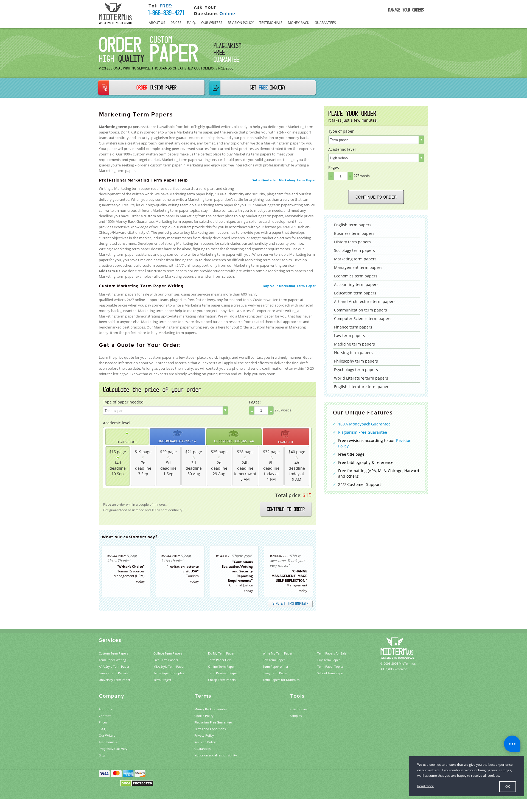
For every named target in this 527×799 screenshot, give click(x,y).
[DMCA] (136, 782)
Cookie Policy (204, 716)
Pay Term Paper (274, 660)
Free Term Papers (165, 660)
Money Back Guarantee (210, 709)
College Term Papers (167, 653)
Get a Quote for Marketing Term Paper (283, 180)
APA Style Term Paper (114, 666)
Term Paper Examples (168, 673)
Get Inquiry (267, 87)
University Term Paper (114, 680)
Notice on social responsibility (215, 755)
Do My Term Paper (221, 653)
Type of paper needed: (124, 402)
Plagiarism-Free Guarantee (213, 722)
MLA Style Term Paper (168, 666)
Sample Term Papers (113, 673)
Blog (102, 755)
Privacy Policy (204, 735)
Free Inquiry (298, 709)
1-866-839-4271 (166, 13)
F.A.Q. (191, 22)
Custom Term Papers (113, 653)
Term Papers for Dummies (281, 680)
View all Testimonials (290, 603)
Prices (176, 22)
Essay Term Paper (275, 673)
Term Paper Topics (330, 666)
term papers (352, 224)
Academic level (342, 149)
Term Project (162, 680)
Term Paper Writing (112, 660)
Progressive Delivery (113, 749)
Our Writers (211, 22)
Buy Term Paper (328, 660)
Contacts (105, 716)
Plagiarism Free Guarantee (362, 432)
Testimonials (270, 22)
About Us (157, 22)
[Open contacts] (512, 744)
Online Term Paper (221, 666)
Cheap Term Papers (222, 680)
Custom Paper (156, 87)
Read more (425, 786)
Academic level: (117, 422)
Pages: (255, 402)
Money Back (298, 22)
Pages (333, 167)
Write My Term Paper (277, 653)
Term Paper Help (220, 660)
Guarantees (325, 22)
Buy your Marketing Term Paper (289, 286)
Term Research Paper (223, 673)
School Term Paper (330, 673)
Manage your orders (406, 10)
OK (507, 787)
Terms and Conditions (210, 729)
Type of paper (341, 131)
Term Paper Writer (275, 666)
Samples (296, 716)
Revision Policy (241, 22)
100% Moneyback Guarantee (364, 424)
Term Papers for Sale (331, 653)
